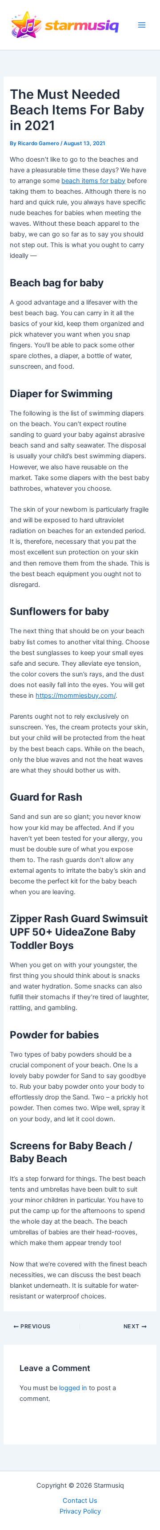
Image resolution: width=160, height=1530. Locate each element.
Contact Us (80, 1501)
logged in (73, 1388)
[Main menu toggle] (141, 25)
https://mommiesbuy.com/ (76, 696)
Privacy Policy (80, 1511)
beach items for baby (93, 181)
